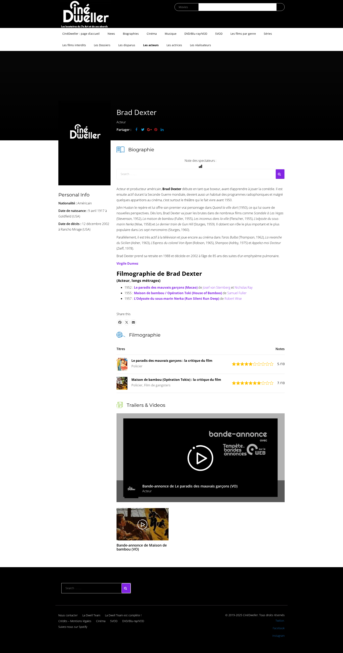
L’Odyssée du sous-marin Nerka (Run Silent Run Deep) (176, 298)
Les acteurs (151, 45)
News (111, 33)
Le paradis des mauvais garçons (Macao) (166, 287)
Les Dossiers (102, 45)
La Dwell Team (91, 615)
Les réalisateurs (200, 45)
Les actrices (174, 45)
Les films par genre (243, 33)
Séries (268, 33)
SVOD (219, 33)
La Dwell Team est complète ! (123, 615)
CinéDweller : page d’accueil (81, 33)
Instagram (278, 636)
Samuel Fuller (237, 293)
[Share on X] (127, 322)
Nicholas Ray (243, 287)
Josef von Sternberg (216, 287)
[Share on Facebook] (120, 322)
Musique (170, 33)
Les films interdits (74, 45)
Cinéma (152, 33)
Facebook (279, 628)
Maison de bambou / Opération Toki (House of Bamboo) (178, 293)
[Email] (133, 322)
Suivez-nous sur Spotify (72, 627)
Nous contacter (68, 615)
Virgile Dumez (127, 263)
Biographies (131, 33)
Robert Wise (233, 298)
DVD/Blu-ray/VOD (195, 33)
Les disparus (126, 45)
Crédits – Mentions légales (74, 621)
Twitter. (280, 620)
